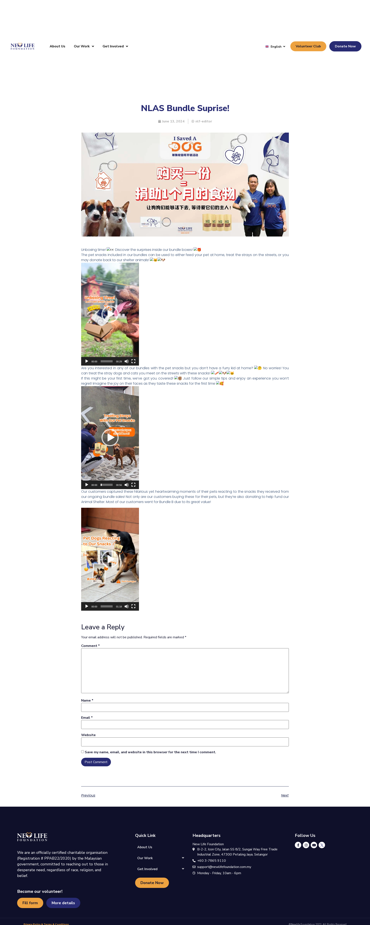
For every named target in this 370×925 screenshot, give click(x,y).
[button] (110, 314)
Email (87, 717)
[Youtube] (314, 845)
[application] (110, 314)
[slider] (107, 361)
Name (87, 700)
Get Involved (113, 46)
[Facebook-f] (298, 845)
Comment (90, 646)
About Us (57, 46)
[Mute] (126, 361)
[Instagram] (306, 845)
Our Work (82, 46)
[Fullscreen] (133, 361)
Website (88, 735)
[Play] (87, 361)
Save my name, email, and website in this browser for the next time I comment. (150, 752)
